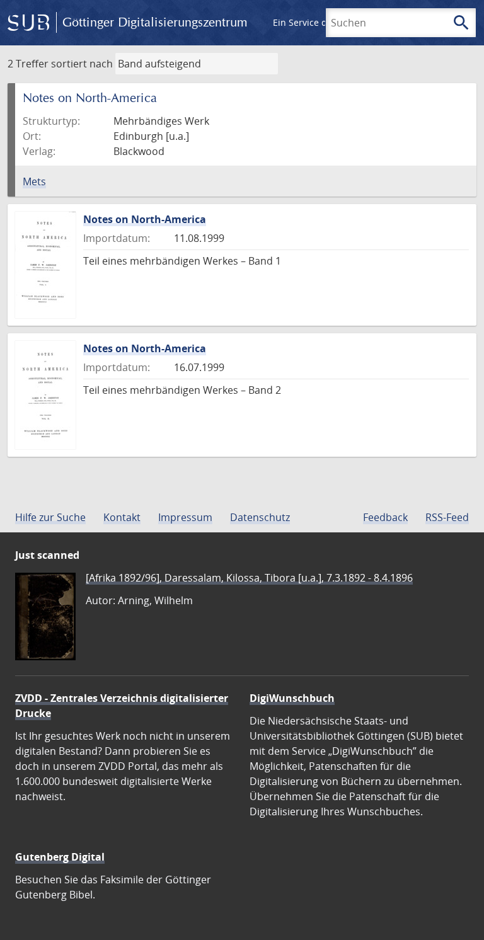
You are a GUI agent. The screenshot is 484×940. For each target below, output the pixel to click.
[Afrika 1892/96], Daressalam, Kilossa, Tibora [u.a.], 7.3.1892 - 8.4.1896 (249, 578)
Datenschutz (260, 517)
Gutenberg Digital (60, 857)
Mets (34, 181)
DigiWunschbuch (292, 698)
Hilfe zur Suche (50, 517)
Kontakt (122, 517)
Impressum (185, 517)
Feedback (385, 517)
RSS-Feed (447, 517)
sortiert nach (82, 64)
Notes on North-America (144, 219)
